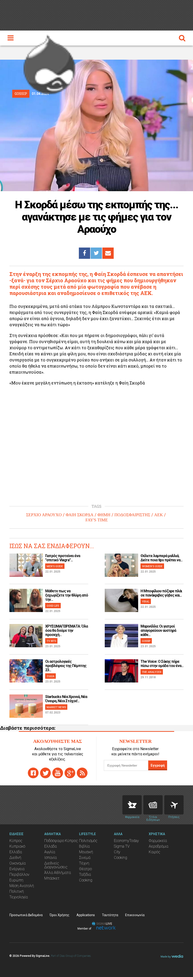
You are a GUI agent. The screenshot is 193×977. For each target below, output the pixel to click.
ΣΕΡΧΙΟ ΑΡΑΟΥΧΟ (44, 514)
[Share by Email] (108, 253)
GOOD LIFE (53, 605)
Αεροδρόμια (158, 846)
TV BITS (51, 641)
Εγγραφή (158, 765)
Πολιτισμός (88, 840)
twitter (45, 773)
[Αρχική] (49, 63)
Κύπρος (15, 840)
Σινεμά (84, 857)
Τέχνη (84, 863)
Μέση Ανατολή (21, 886)
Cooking (85, 880)
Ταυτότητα (110, 915)
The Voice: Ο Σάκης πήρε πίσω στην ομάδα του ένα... (162, 663)
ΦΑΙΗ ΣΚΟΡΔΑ (79, 514)
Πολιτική (16, 891)
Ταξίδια (85, 874)
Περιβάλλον (19, 874)
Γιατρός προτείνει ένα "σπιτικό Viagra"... (62, 558)
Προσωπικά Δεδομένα (26, 915)
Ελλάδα (15, 852)
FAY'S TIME (96, 520)
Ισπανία (50, 857)
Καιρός (154, 852)
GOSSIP (146, 641)
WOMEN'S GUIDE (152, 566)
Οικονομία (17, 863)
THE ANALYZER (151, 672)
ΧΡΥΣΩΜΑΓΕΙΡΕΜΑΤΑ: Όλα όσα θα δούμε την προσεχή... (66, 630)
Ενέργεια (16, 869)
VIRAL (145, 601)
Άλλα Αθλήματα (57, 872)
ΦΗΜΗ (103, 514)
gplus (69, 773)
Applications (85, 915)
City (117, 852)
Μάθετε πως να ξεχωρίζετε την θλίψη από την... (66, 595)
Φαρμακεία (158, 840)
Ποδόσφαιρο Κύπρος (61, 840)
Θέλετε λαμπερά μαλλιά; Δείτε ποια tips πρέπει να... (161, 558)
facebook (33, 773)
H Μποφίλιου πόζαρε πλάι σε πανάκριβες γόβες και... (161, 593)
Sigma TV (122, 846)
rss (82, 773)
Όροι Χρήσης (59, 915)
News (153, 804)
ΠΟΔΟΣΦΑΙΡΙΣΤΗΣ (132, 514)
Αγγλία (49, 852)
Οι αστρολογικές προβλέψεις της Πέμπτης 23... (65, 665)
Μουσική (86, 852)
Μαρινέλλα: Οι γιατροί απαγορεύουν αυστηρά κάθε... (158, 630)
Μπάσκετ (52, 878)
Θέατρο (85, 869)
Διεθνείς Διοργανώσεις (56, 865)
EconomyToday (126, 840)
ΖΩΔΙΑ (50, 676)
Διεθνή (15, 857)
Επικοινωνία (135, 915)
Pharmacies (132, 804)
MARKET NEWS (56, 707)
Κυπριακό (17, 846)
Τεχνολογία (18, 897)
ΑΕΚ (158, 514)
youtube (57, 773)
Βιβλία (84, 846)
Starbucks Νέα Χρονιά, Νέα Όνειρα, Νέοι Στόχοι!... (66, 698)
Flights (174, 804)
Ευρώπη (16, 880)
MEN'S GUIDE (55, 566)
